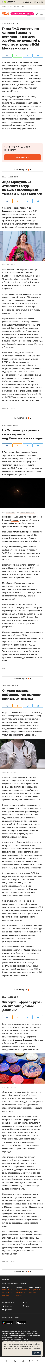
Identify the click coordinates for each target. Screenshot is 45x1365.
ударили (6, 635)
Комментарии (22, 170)
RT (34, 735)
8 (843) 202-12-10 (8, 1290)
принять (36, 1353)
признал (15, 520)
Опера (13, 408)
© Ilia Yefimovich (11, 512)
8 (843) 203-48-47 (22, 1290)
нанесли (6, 607)
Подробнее (36, 1348)
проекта (28, 69)
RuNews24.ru (18, 1189)
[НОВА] (21, 13)
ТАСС (4, 553)
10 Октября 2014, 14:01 (10, 23)
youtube (8, 1310)
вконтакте (9, 1303)
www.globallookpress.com (27, 512)
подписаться (22, 157)
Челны (4, 7)
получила (6, 368)
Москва (16, 7)
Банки (13, 1261)
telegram (8, 1306)
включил (23, 397)
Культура (5, 408)
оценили (32, 1197)
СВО (3, 668)
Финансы (5, 1261)
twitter (27, 1303)
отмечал (6, 953)
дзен (27, 1306)
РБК (13, 468)
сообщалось (7, 577)
